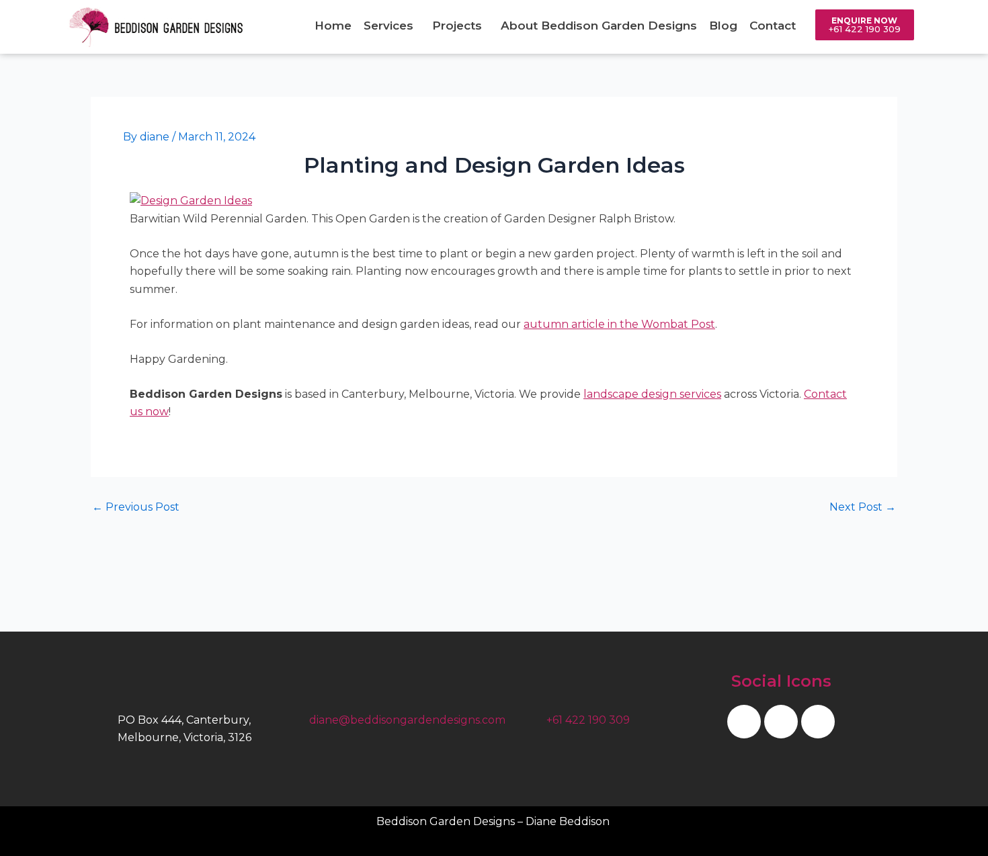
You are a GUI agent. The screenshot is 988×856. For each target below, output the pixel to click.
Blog (723, 25)
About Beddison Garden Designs (599, 25)
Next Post (862, 507)
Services (388, 25)
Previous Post (135, 507)
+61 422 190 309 (588, 720)
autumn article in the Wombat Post (619, 324)
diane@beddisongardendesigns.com (407, 720)
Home (333, 25)
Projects (457, 25)
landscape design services (652, 394)
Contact (772, 25)
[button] (392, 26)
